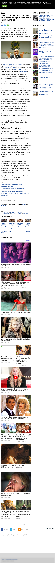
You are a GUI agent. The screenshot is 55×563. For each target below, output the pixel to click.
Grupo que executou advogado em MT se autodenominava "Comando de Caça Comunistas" (28, 227)
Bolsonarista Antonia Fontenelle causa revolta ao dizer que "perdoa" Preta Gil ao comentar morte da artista (46, 45)
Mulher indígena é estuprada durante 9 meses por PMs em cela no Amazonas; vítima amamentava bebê (46, 31)
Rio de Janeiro (23, 71)
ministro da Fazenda (7, 64)
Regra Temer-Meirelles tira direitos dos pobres (12, 191)
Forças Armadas (17, 69)
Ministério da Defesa (10, 67)
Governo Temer (20, 212)
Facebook (3, 206)
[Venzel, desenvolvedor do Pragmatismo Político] (50, 528)
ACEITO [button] (4, 6)
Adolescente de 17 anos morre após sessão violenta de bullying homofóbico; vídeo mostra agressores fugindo (46, 18)
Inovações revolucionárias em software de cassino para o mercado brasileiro (46, 51)
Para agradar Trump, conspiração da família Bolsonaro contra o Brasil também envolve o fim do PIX (46, 66)
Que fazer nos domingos (44, 77)
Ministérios (19, 213)
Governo (3, 12)
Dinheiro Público (6, 212)
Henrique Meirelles (17, 64)
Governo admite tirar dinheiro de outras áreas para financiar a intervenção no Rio (16, 17)
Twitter (24, 204)
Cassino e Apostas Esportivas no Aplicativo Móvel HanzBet (46, 71)
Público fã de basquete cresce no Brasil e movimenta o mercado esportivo (46, 93)
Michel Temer (13, 213)
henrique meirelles (6, 213)
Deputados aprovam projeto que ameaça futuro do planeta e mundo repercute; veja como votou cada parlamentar (46, 59)
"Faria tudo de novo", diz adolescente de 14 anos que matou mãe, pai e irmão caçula (20, 227)
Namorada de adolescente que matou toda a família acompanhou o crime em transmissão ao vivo (12, 227)
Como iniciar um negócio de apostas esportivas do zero (45, 36)
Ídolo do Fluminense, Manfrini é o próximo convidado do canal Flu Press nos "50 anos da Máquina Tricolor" (46, 86)
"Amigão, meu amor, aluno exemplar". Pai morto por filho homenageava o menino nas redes (4, 228)
